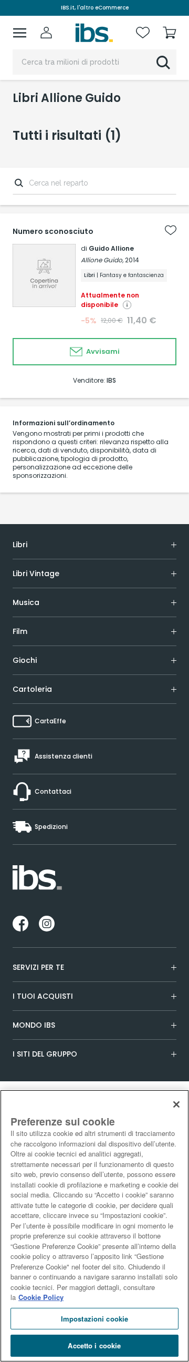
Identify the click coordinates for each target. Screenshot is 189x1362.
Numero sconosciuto (53, 231)
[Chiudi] (176, 1104)
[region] (94, 1226)
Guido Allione (111, 248)
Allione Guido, (102, 259)
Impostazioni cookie (94, 1319)
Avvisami (102, 351)
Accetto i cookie (94, 1345)
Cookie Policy (41, 1297)
